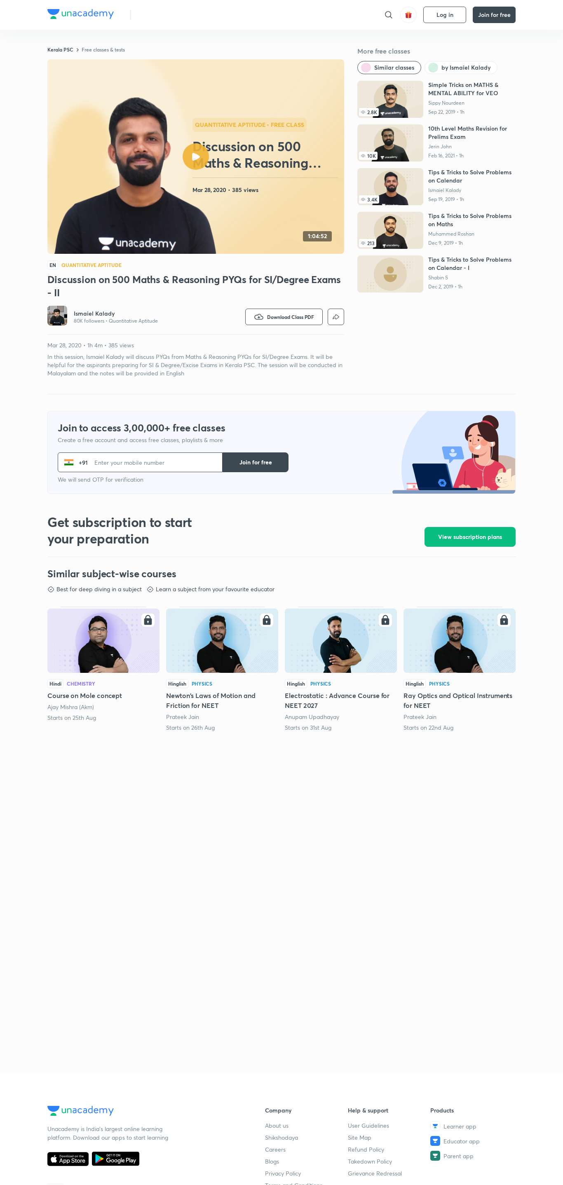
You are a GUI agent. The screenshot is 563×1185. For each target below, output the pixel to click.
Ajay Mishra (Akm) (70, 707)
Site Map (359, 1137)
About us (277, 1125)
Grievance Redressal (375, 1173)
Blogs (272, 1161)
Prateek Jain (182, 717)
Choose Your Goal (174, 14)
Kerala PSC (60, 49)
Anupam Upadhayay (312, 717)
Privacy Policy (283, 1173)
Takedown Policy (370, 1161)
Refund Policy (366, 1149)
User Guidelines (368, 1125)
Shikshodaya (281, 1137)
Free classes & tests (103, 49)
